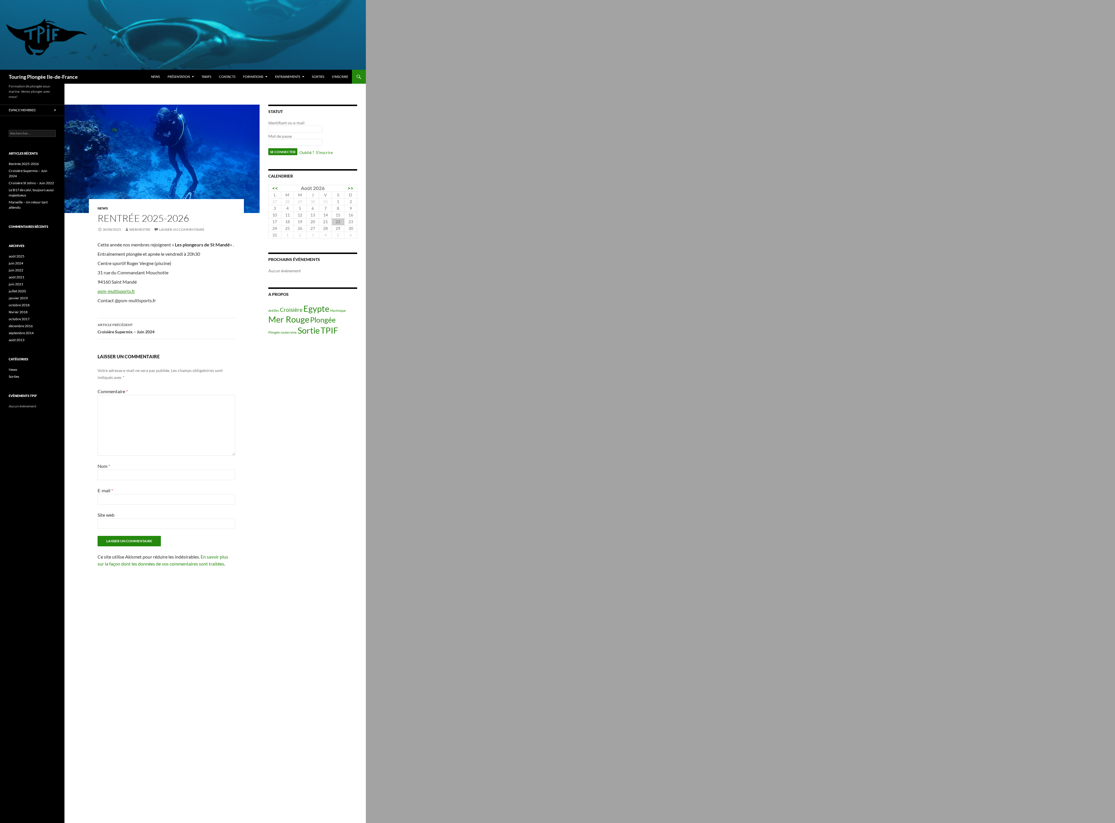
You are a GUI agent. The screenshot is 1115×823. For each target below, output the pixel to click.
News (155, 76)
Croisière (291, 309)
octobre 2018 (19, 305)
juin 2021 (16, 284)
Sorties (318, 76)
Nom (104, 466)
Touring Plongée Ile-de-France (43, 77)
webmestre (139, 229)
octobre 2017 (19, 319)
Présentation (179, 76)
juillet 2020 (17, 291)
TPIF (329, 330)
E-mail (105, 490)
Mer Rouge (288, 319)
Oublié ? (306, 152)
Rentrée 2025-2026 (24, 164)
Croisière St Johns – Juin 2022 (31, 183)
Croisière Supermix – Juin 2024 (126, 328)
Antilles (273, 310)
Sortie (309, 330)
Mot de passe (280, 136)
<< (275, 188)
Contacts (227, 76)
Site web (106, 515)
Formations (253, 76)
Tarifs (206, 76)
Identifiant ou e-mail (286, 122)
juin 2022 (16, 270)
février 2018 (18, 312)
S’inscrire (340, 76)
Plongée (323, 320)
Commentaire (113, 391)
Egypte (316, 308)
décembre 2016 (21, 326)
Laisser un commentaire (181, 229)
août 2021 (16, 277)
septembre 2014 (21, 333)
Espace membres (22, 110)
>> (350, 188)
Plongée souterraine (282, 332)
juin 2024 (16, 263)
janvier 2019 (18, 298)
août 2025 (16, 256)
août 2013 (16, 340)
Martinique (338, 310)
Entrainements (287, 76)
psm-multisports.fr (116, 291)
